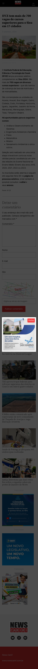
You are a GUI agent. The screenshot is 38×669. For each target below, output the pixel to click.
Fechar (31, 320)
